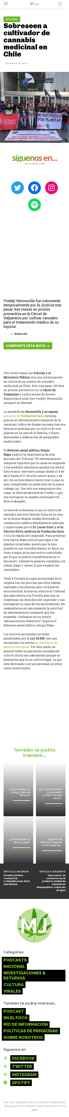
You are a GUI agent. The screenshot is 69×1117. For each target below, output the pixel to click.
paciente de (24, 416)
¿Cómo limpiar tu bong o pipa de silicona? (19, 792)
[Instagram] (5, 1074)
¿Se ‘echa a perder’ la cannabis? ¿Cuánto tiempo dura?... (50, 794)
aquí (34, 1109)
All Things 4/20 (21, 803)
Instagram (24, 1074)
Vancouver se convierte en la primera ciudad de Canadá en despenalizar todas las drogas (50, 883)
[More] (51, 359)
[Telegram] (30, 359)
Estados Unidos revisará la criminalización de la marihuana (17, 880)
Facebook (23, 1058)
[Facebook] (9, 359)
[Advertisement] (34, 711)
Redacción (21, 334)
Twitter (22, 1066)
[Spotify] (5, 1083)
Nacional (12, 19)
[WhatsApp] (40, 359)
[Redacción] (7, 334)
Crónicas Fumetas (52, 853)
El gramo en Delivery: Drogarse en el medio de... (51, 842)
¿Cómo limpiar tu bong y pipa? (19, 840)
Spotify (21, 1082)
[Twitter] (19, 359)
